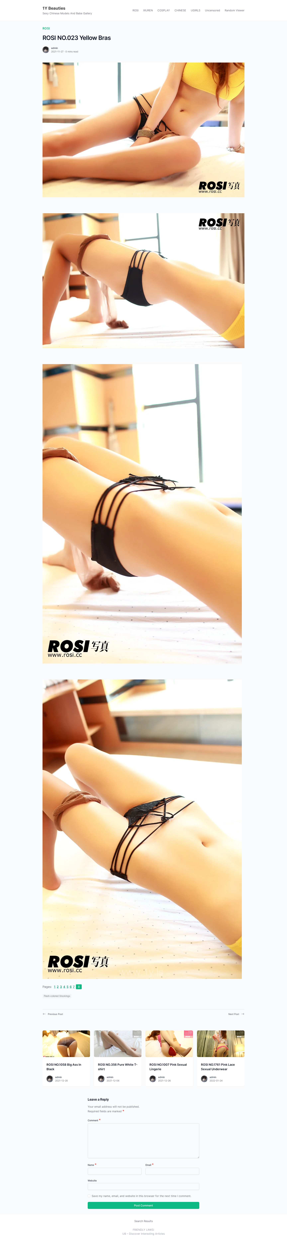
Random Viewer (234, 10)
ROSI (136, 10)
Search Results (143, 1221)
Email (149, 1164)
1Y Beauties (54, 8)
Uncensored (212, 10)
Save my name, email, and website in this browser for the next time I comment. (141, 1196)
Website (92, 1180)
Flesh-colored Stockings (57, 995)
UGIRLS (195, 10)
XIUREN (148, 10)
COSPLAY (163, 10)
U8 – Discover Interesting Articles (143, 1233)
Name (92, 1164)
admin (54, 48)
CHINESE (180, 10)
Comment (94, 1120)
